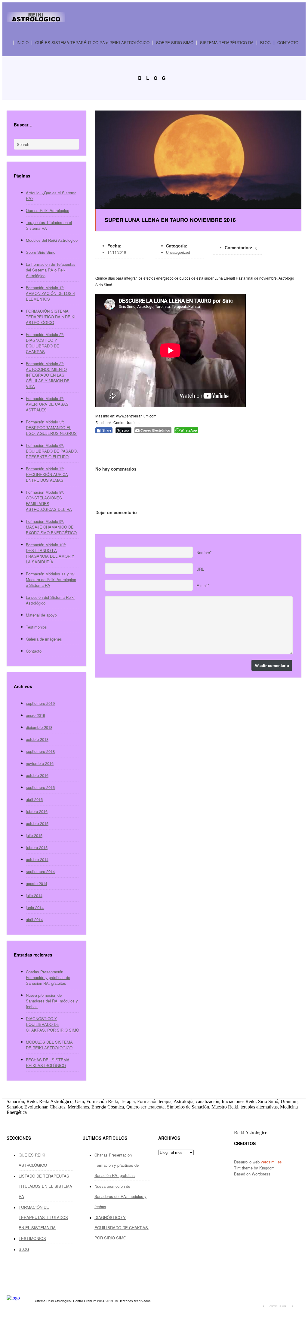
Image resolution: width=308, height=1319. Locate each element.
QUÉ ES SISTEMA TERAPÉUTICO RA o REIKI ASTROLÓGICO (92, 43)
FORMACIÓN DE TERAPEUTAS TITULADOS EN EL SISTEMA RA (43, 1217)
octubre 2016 (37, 775)
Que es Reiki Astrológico (47, 210)
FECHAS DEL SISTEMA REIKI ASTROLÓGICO (47, 1062)
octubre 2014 (37, 859)
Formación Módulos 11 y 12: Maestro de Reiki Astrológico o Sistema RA (51, 579)
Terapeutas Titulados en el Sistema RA (49, 225)
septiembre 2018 (40, 751)
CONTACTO (287, 43)
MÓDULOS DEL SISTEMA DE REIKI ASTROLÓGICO (49, 1045)
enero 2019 (35, 715)
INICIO (23, 43)
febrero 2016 (37, 811)
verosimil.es (271, 1162)
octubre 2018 (37, 739)
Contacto (34, 651)
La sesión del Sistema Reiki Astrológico (50, 600)
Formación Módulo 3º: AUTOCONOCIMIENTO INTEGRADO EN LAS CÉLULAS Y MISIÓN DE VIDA (47, 375)
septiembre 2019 (40, 703)
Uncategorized (178, 252)
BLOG (265, 43)
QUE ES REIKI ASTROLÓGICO (33, 1160)
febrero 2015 (37, 847)
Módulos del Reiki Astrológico (52, 240)
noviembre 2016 (40, 763)
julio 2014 (34, 895)
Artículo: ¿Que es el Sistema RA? (51, 195)
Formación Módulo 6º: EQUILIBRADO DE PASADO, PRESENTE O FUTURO (52, 450)
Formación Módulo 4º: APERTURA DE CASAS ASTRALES (47, 404)
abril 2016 (34, 799)
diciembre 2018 (39, 727)
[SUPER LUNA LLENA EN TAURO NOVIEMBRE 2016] (198, 160)
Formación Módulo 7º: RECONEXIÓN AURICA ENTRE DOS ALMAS (47, 474)
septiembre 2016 (40, 787)
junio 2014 (35, 907)
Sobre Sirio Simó (40, 252)
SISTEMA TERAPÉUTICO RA (225, 43)
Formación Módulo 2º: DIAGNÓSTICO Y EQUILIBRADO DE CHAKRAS (45, 343)
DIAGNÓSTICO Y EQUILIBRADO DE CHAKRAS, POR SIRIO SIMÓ (52, 1024)
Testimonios (36, 627)
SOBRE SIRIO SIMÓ (174, 43)
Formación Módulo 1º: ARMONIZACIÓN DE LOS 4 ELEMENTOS (50, 293)
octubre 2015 (37, 823)
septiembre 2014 (40, 871)
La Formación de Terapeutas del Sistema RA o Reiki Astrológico (50, 269)
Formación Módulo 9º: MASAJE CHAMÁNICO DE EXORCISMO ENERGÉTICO (51, 526)
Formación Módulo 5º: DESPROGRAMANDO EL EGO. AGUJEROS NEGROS (51, 427)
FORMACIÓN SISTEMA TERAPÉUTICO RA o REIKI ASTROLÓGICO (50, 316)
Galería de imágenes (44, 639)
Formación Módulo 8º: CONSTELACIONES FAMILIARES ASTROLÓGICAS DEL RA (49, 500)
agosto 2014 (36, 883)
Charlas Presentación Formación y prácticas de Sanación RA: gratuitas (48, 977)
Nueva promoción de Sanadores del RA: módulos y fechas (52, 1000)
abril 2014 (34, 919)
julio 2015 (34, 835)
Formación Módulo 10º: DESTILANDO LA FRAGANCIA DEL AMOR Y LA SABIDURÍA (50, 553)
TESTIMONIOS (32, 1238)
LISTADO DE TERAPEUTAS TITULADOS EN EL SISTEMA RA (45, 1186)
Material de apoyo (41, 615)
